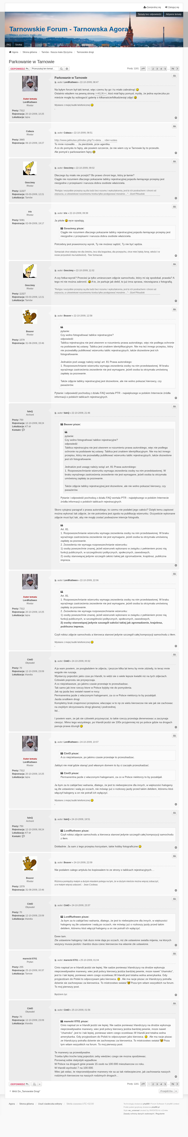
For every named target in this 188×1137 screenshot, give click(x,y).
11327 (22, 191)
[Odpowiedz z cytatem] (174, 75)
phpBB (146, 1104)
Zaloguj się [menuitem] (173, 7)
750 (21, 420)
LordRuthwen (30, 102)
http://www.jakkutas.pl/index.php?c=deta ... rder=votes (86, 140)
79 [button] (172, 68)
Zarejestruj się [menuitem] (154, 7)
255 (21, 967)
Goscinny (30, 182)
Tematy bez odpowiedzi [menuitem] (149, 14)
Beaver (30, 331)
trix (30, 211)
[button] (143, 68)
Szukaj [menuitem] (18, 44)
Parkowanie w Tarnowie (31, 61)
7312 (22, 110)
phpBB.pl (156, 1107)
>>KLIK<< (101, 93)
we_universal (133, 1110)
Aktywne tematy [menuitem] (173, 14)
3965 (22, 139)
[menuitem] (139, 1113)
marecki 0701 (30, 958)
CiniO (30, 659)
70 (20, 668)
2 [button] (153, 68)
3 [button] (157, 68)
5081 (22, 220)
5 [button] (165, 68)
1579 (22, 340)
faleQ (30, 411)
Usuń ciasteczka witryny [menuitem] (50, 1104)
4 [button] (161, 68)
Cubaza (30, 131)
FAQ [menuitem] (9, 44)
